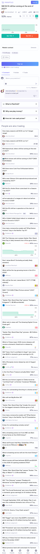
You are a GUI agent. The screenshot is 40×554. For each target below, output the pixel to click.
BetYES (9, 36)
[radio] (24, 16)
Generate (33, 47)
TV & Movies (6, 53)
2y (26, 91)
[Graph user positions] (20, 16)
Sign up (34, 2)
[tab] (5, 72)
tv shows (15, 53)
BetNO (28, 36)
